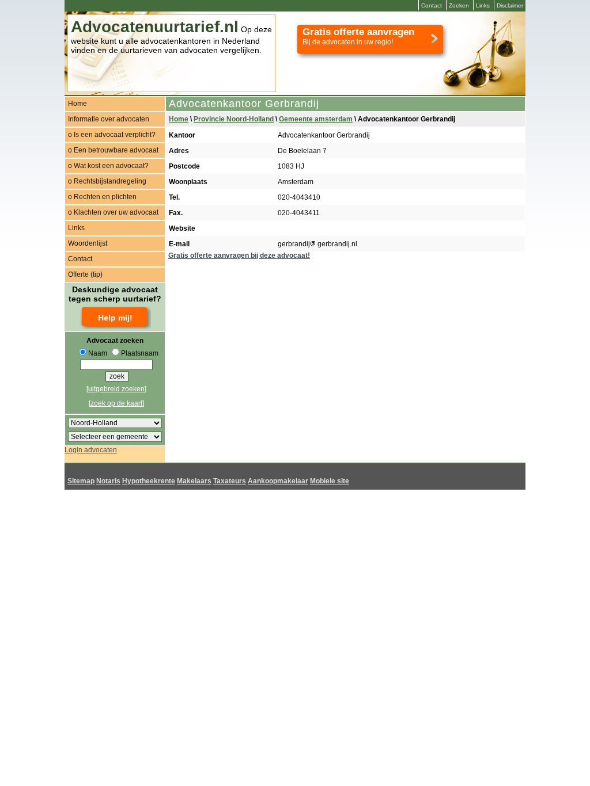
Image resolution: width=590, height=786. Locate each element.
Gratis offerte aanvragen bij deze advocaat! (239, 255)
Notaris (108, 481)
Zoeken (459, 5)
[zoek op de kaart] (116, 403)
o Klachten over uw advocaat (113, 212)
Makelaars (194, 481)
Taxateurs (229, 481)
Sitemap (80, 481)
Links (483, 5)
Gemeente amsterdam (316, 119)
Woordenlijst (87, 243)
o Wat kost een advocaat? (108, 166)
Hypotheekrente (148, 481)
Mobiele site (329, 481)
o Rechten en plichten (102, 197)
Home (77, 104)
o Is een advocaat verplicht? (112, 135)
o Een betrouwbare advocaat (113, 150)
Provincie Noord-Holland (234, 119)
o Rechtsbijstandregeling (107, 181)
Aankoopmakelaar (278, 481)
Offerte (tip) (85, 274)
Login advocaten (91, 450)
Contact (431, 5)
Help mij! (115, 317)
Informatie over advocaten (108, 119)
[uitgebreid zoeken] (116, 389)
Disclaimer (510, 5)
